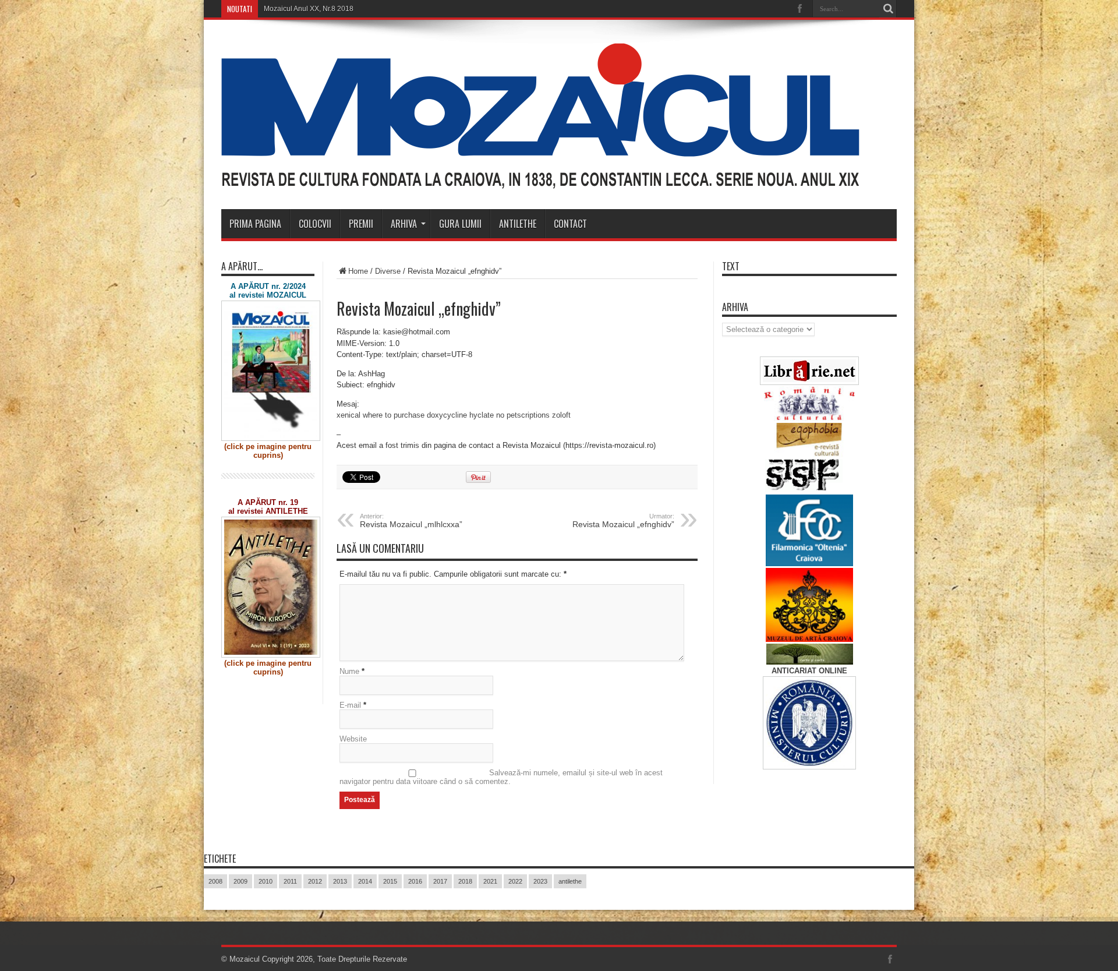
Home (358, 271)
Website (353, 739)
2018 (465, 881)
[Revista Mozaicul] (540, 180)
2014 (365, 881)
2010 (266, 881)
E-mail (350, 705)
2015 (390, 881)
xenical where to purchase (380, 415)
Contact (570, 224)
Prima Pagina (255, 224)
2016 (415, 881)
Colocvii (315, 224)
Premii (361, 224)
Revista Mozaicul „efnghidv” (623, 521)
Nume (349, 671)
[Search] (888, 8)
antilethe (570, 881)
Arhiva (404, 224)
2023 (540, 881)
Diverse (388, 271)
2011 (290, 881)
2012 (315, 881)
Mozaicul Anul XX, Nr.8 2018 (308, 9)
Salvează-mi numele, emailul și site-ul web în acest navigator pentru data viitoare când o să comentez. (501, 777)
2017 (440, 881)
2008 (215, 881)
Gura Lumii (460, 224)
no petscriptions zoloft (533, 415)
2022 (515, 881)
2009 (240, 881)
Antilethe (517, 224)
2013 (340, 881)
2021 (490, 881)
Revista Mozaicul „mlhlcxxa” (411, 521)
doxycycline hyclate (460, 415)
